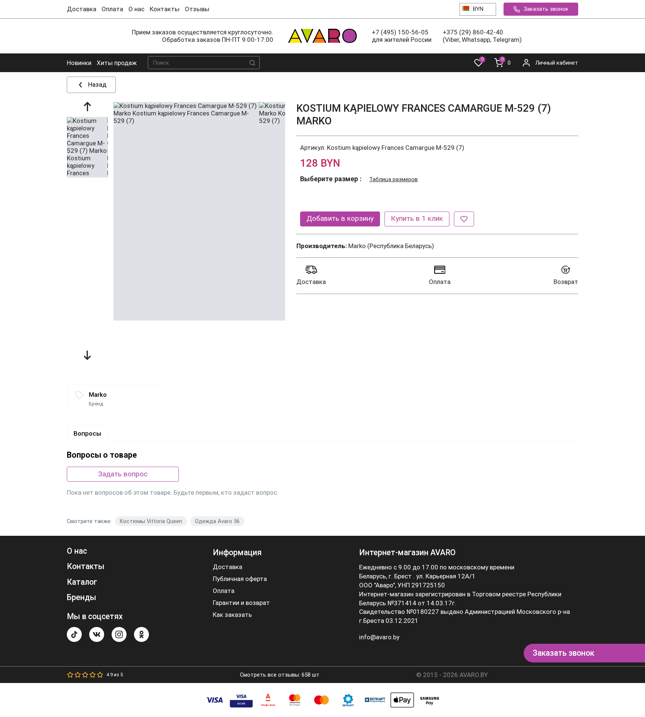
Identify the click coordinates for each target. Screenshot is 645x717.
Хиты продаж (117, 63)
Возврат (566, 281)
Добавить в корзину (340, 218)
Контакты (165, 9)
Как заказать (232, 615)
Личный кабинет (556, 62)
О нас (136, 9)
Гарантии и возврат (241, 603)
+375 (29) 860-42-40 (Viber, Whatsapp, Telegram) (482, 35)
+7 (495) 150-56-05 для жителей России (401, 35)
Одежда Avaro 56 (217, 521)
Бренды (81, 597)
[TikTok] (74, 634)
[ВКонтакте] (96, 634)
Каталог (82, 582)
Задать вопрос (122, 474)
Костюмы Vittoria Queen (150, 521)
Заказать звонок (546, 9)
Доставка (81, 9)
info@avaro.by (379, 637)
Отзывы (197, 9)
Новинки (79, 63)
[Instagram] (119, 634)
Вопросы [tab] (87, 433)
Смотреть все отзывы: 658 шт (280, 674)
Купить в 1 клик (417, 218)
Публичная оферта (240, 579)
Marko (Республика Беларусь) (391, 246)
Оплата (112, 9)
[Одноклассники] (141, 634)
